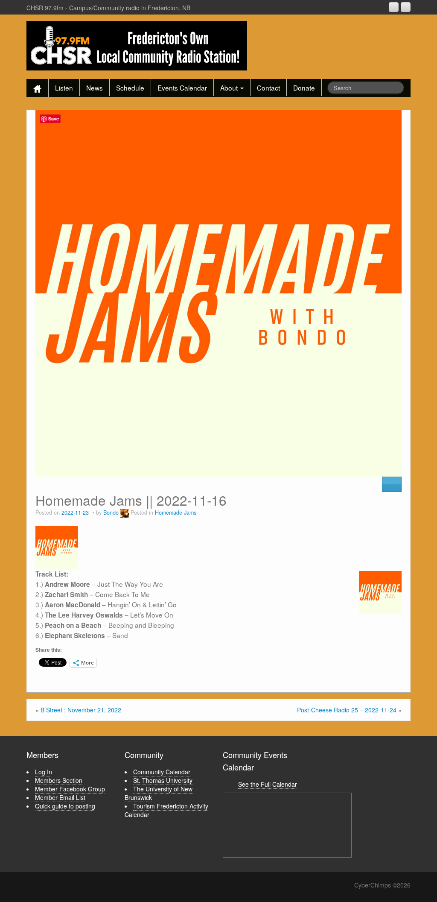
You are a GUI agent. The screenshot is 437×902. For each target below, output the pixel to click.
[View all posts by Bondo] (124, 512)
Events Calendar (182, 87)
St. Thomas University (162, 780)
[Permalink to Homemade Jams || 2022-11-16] (218, 292)
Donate (304, 87)
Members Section (58, 780)
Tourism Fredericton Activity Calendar (166, 810)
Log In (43, 771)
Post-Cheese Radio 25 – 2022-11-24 (346, 710)
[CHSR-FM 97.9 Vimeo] (406, 7)
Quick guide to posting (65, 806)
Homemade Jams (175, 512)
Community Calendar (161, 771)
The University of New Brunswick (158, 793)
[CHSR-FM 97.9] (136, 45)
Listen (64, 87)
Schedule (130, 87)
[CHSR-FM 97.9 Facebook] (394, 7)
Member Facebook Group (70, 789)
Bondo (111, 512)
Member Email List (60, 797)
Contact (268, 87)
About (229, 87)
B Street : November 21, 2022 (81, 710)
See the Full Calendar (267, 784)
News (94, 87)
